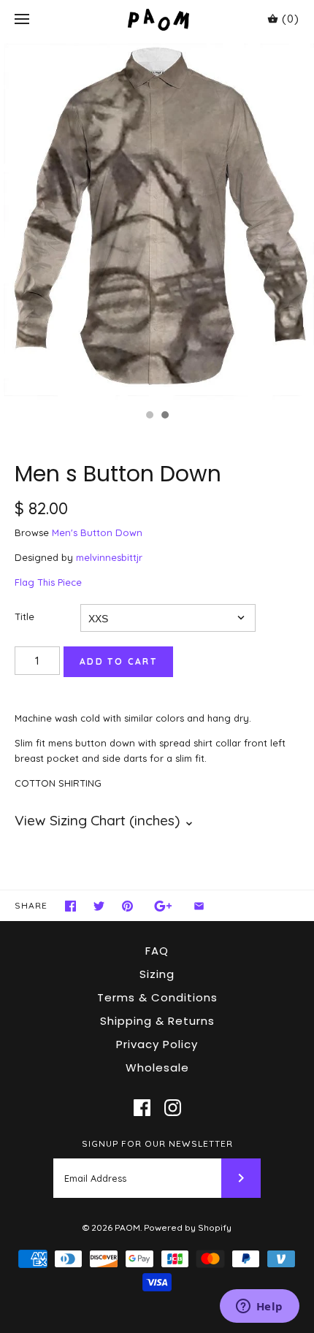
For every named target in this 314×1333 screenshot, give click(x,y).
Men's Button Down (97, 532)
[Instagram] (172, 1107)
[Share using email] (199, 906)
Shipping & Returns (157, 1020)
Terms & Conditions (157, 997)
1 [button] (149, 416)
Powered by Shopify (187, 1227)
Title (24, 616)
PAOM (127, 1227)
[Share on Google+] (163, 906)
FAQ (157, 950)
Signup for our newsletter (157, 1143)
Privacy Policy (157, 1044)
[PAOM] (157, 19)
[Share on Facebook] (70, 906)
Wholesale (157, 1067)
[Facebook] (142, 1107)
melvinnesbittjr (109, 557)
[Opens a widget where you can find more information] (259, 1307)
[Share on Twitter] (98, 906)
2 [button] (164, 416)
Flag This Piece (48, 582)
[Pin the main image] (127, 906)
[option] (157, 220)
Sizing (157, 974)
